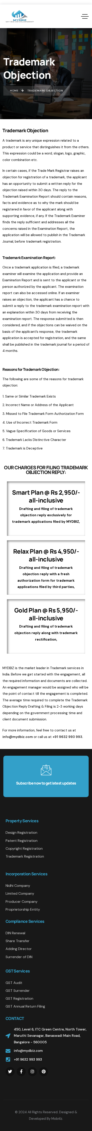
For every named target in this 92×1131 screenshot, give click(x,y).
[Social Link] (10, 1071)
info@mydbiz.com (28, 1050)
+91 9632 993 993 (28, 1059)
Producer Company (22, 901)
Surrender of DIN (19, 956)
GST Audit (14, 982)
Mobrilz (56, 1118)
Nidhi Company (18, 885)
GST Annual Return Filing (25, 1006)
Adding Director (19, 948)
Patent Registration (22, 840)
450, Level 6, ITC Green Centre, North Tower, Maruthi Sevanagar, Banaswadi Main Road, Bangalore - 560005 (50, 1035)
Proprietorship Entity (23, 909)
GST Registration (19, 998)
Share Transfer (17, 941)
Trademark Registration (25, 856)
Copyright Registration (24, 848)
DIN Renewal (15, 933)
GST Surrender (18, 990)
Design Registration (21, 832)
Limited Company (20, 893)
